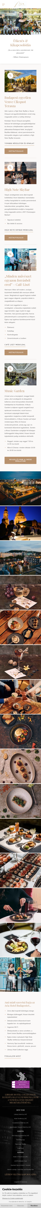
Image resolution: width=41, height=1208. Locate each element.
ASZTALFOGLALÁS (16, 151)
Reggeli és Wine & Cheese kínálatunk (20, 460)
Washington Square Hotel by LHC (20, 1127)
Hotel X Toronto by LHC (20, 1157)
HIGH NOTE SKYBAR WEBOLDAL (19, 230)
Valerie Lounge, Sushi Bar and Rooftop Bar (20, 1169)
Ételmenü (10, 327)
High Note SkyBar (20, 1144)
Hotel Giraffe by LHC (20, 1118)
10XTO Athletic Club (20, 1161)
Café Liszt (20, 1148)
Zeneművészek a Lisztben (16, 338)
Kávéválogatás (12, 335)
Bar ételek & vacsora (14, 223)
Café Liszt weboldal (15, 345)
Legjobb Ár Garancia (20, 1182)
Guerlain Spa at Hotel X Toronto (20, 1165)
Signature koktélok (14, 220)
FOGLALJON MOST (13, 1056)
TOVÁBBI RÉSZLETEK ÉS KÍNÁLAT (19, 143)
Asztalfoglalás (16, 238)
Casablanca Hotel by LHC (20, 1123)
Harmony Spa (20, 1140)
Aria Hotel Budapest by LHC (20, 1135)
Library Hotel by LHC (20, 1114)
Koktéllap (10, 331)
